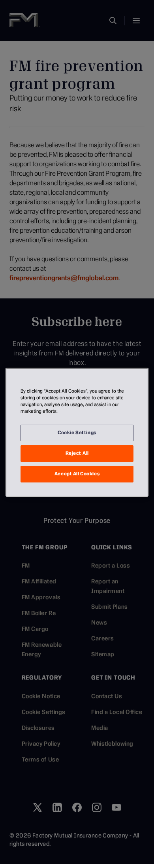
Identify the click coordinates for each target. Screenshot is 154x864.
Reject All (77, 453)
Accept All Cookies (77, 474)
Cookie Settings (77, 432)
